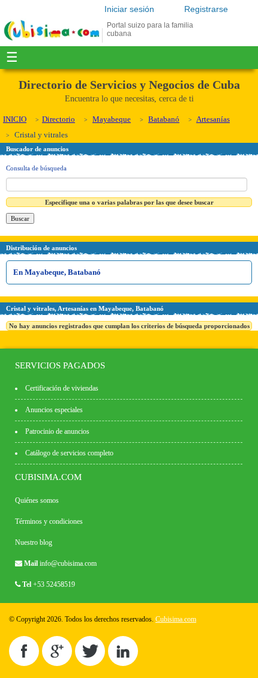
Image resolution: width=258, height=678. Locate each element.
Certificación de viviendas (61, 388)
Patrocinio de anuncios (57, 431)
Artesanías (213, 119)
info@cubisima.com (68, 563)
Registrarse (206, 9)
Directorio (58, 119)
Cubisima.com (175, 619)
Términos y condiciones (49, 521)
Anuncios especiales (54, 410)
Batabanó (163, 119)
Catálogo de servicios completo (69, 453)
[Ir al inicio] (52, 40)
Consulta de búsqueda (36, 168)
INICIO (14, 119)
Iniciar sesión (129, 9)
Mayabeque (111, 119)
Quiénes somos (37, 500)
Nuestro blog (33, 542)
